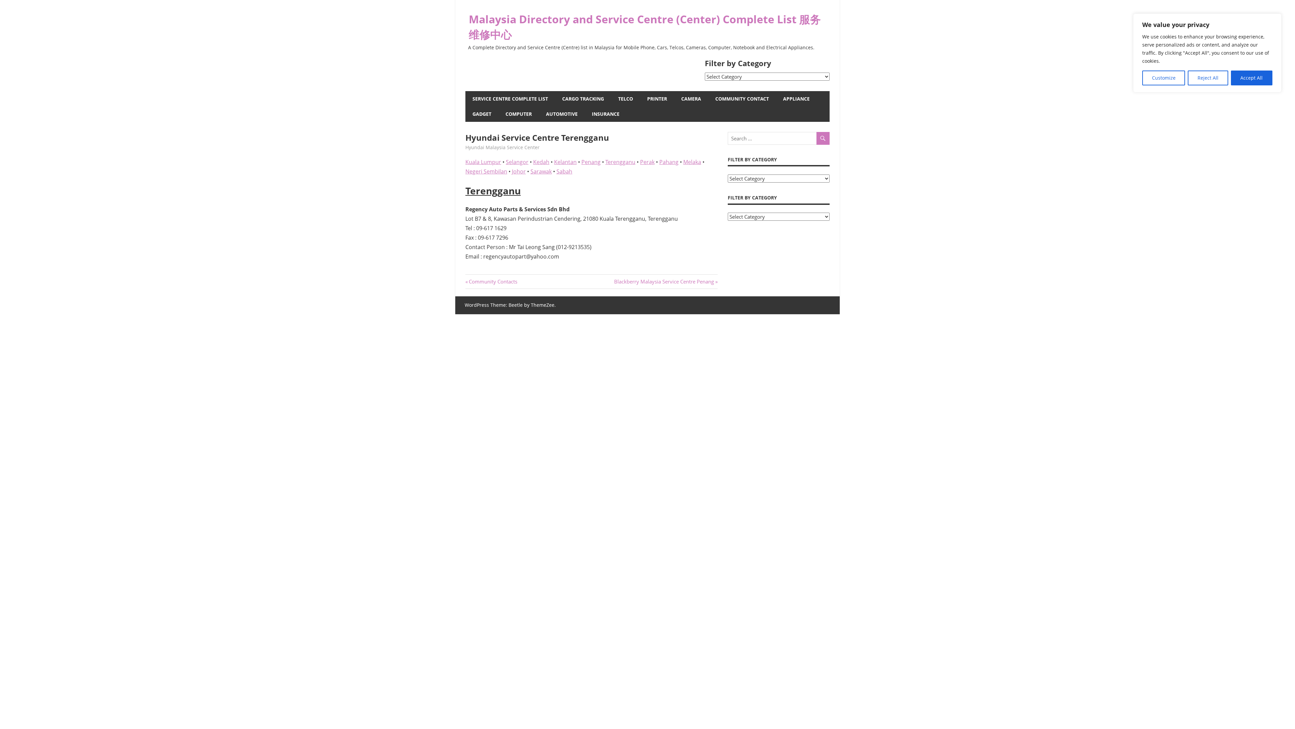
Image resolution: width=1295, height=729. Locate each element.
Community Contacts (492, 281)
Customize (1164, 78)
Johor (519, 171)
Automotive (562, 114)
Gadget (481, 114)
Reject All (1208, 78)
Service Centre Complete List (510, 99)
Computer (519, 114)
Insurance (606, 114)
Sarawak (541, 171)
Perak (647, 162)
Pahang (669, 162)
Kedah (541, 162)
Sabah (564, 171)
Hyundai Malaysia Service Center (502, 147)
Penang (591, 162)
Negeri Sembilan (486, 171)
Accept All (1251, 78)
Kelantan (565, 162)
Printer (657, 99)
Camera (691, 99)
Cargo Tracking (583, 99)
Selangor (517, 162)
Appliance (796, 99)
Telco (625, 99)
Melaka (692, 162)
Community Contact (742, 99)
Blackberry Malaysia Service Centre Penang (664, 281)
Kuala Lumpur (483, 162)
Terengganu (620, 162)
